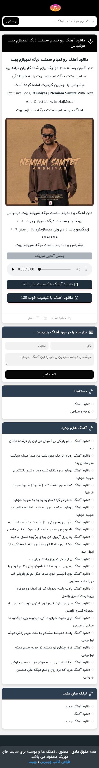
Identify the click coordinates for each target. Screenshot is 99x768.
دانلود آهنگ (58, 318)
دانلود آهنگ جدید (77, 706)
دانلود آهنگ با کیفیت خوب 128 (47, 297)
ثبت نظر (49, 374)
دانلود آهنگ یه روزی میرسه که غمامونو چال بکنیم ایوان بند (48, 566)
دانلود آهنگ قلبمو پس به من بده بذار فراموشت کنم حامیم (48, 529)
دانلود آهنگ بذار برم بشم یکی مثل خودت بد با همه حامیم (49, 522)
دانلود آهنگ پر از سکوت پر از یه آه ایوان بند (59, 559)
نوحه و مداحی (80, 411)
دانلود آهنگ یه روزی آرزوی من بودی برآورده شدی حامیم (50, 537)
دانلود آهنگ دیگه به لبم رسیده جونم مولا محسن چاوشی (50, 662)
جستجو (11, 21)
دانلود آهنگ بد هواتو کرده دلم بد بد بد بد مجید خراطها (51, 500)
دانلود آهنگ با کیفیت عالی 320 (47, 284)
